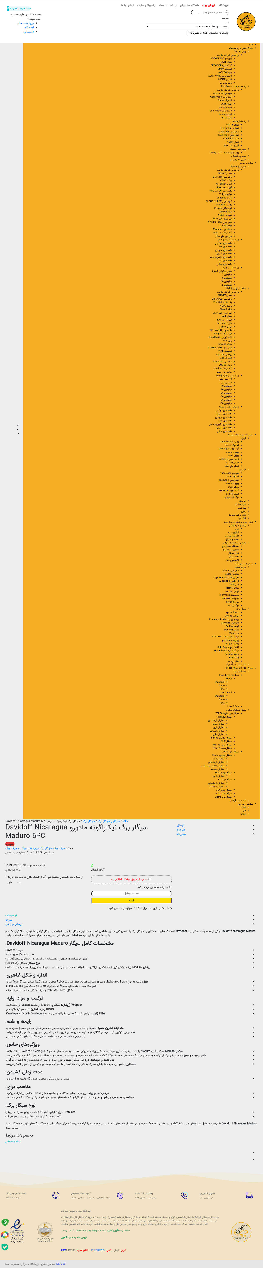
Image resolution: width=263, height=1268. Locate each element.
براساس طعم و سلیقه (229, 407)
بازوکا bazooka (224, 323)
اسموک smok (232, 445)
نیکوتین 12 (226, 285)
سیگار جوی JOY (224, 790)
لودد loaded (226, 358)
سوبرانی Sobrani (230, 571)
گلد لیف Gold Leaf (222, 233)
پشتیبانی (28, 31)
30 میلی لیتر (226, 382)
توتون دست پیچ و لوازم (234, 543)
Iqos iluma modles (229, 675)
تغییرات (181, 834)
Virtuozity (234, 633)
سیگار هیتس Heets (222, 755)
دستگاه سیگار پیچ (230, 546)
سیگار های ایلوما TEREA (227, 713)
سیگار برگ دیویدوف (40, 848)
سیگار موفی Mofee (222, 745)
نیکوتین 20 (226, 389)
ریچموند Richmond (229, 595)
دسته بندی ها (220, 26)
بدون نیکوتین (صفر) (222, 271)
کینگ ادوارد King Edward (226, 651)
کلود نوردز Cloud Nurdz (220, 337)
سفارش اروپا (219, 727)
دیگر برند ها (233, 605)
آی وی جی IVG (231, 146)
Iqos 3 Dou (233, 706)
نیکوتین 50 (226, 403)
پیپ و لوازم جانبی (237, 525)
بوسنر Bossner (231, 630)
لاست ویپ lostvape (229, 459)
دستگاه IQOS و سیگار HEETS (239, 668)
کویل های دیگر (232, 466)
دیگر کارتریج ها (231, 497)
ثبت (131, 900)
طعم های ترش (225, 260)
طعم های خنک (225, 246)
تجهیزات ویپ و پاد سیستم (240, 435)
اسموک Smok (225, 100)
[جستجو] (223, 18)
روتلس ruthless (224, 355)
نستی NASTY (225, 173)
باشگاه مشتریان (189, 5)
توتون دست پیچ (231, 550)
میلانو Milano (232, 588)
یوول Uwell (226, 62)
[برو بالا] (7, 1160)
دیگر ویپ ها (226, 83)
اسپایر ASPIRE (225, 79)
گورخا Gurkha (232, 626)
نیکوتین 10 (226, 386)
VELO (243, 814)
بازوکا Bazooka (224, 198)
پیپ (237, 529)
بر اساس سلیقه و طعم (228, 240)
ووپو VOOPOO (225, 72)
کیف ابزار (242, 518)
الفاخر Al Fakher (231, 139)
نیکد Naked (226, 212)
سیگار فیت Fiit (225, 780)
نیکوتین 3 (227, 274)
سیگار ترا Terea (224, 717)
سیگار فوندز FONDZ (222, 748)
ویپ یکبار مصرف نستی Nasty (224, 153)
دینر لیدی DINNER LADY (220, 222)
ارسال (180, 825)
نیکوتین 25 (226, 393)
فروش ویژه (208, 5)
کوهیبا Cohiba (232, 616)
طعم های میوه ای (223, 250)
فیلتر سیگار (233, 553)
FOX (244, 811)
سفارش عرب (219, 724)
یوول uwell (233, 456)
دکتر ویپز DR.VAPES (222, 299)
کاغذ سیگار (234, 557)
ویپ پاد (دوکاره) (238, 156)
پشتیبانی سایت (146, 5)
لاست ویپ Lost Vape (221, 111)
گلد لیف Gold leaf (223, 369)
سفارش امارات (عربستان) (213, 766)
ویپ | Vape (240, 51)
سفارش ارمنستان (216, 720)
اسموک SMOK (225, 69)
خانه (251, 44)
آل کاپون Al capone (229, 581)
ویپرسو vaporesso (229, 442)
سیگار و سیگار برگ (244, 564)
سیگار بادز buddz (223, 793)
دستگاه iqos (240, 671)
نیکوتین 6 (227, 278)
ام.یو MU (234, 584)
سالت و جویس (246, 163)
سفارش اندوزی (217, 731)
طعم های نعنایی (224, 264)
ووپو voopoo (225, 107)
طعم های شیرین (224, 253)
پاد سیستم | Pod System (233, 86)
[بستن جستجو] (227, 22)
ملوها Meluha (232, 654)
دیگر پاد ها (226, 118)
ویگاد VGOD (226, 180)
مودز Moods (232, 602)
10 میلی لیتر (226, 379)
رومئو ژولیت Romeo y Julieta (224, 619)
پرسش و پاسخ (14, 924)
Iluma (229, 678)
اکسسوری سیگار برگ (236, 665)
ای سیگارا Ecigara (223, 208)
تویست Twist (225, 215)
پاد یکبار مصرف (239, 121)
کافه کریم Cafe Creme (228, 647)
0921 (68, 1250)
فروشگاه (223, 5)
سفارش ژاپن (219, 734)
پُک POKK (234, 658)
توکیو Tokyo (225, 194)
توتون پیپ (233, 532)
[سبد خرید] (7, 1153)
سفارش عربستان (217, 787)
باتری (243, 511)
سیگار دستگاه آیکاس (236, 710)
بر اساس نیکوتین (231, 267)
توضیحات (11, 915)
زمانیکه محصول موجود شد (153, 887)
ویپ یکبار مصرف (238, 149)
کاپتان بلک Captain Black (226, 578)
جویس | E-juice (238, 166)
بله (19, 882)
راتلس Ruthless (224, 205)
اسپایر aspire (225, 114)
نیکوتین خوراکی (245, 804)
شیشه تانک (240, 504)
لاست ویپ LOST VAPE (220, 76)
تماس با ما (127, 5)
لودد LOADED (225, 226)
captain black (232, 612)
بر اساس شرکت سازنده (228, 170)
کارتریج (242, 469)
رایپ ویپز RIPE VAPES (221, 191)
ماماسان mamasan (222, 362)
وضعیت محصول (218, 33)
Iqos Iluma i (226, 692)
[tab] (127, 915)
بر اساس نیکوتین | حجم (227, 375)
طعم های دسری (224, 414)
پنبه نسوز (241, 508)
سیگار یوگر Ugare (223, 797)
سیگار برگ (241, 609)
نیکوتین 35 (226, 400)
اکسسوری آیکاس (238, 800)
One (222, 689)
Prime (222, 685)
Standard (220, 682)
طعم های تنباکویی (223, 243)
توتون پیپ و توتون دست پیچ (238, 522)
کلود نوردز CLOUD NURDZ (219, 201)
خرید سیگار (240, 567)
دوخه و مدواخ (232, 539)
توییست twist (225, 351)
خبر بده (181, 829)
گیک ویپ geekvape (229, 449)
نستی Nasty (233, 142)
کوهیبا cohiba (232, 591)
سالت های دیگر (224, 372)
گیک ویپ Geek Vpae (221, 97)
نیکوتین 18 (226, 281)
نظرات (9, 920)
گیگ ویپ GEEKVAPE (221, 65)
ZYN (244, 807)
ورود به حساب (25, 23)
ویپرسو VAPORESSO (221, 58)
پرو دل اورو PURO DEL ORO (225, 637)
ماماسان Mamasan (222, 229)
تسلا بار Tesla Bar (230, 128)
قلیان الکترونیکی (238, 159)
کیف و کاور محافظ (237, 515)
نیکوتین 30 (226, 396)
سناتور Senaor (232, 574)
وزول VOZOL (232, 125)
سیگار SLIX (226, 741)
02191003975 (98, 1250)
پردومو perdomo (230, 640)
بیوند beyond (225, 344)
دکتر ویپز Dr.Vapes (222, 177)
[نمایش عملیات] (7, 1146)
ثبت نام (29, 27)
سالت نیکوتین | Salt (236, 288)
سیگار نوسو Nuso (223, 773)
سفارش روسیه (218, 769)
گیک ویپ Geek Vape (228, 135)
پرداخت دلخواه (168, 5)
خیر (10, 882)
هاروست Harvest (230, 598)
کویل (243, 438)
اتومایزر (242, 501)
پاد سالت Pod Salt (222, 302)
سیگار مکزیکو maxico (221, 738)
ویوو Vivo (227, 341)
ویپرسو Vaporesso (222, 93)
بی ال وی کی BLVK (222, 219)
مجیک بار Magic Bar (228, 132)
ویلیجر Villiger (232, 644)
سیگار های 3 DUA (230, 752)
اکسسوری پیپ (232, 536)
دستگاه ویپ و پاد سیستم (241, 48)
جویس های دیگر (224, 236)
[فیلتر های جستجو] (227, 18)
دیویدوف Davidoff (230, 623)
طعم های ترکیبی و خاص (220, 257)
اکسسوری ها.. (232, 560)
